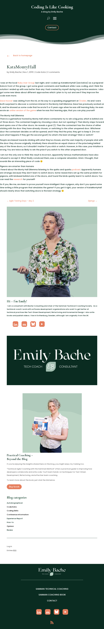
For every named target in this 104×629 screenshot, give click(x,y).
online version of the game (22, 110)
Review (10, 530)
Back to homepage (22, 55)
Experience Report (15, 518)
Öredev (82, 100)
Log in (9, 546)
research (17, 179)
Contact (52, 27)
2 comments (53, 72)
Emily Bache (15, 72)
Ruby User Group (26, 82)
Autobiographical (15, 503)
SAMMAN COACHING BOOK (52, 594)
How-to (10, 522)
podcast (76, 169)
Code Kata (40, 72)
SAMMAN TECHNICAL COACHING (52, 588)
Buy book (14, 486)
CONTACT (52, 600)
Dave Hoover (6, 100)
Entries (11, 550)
